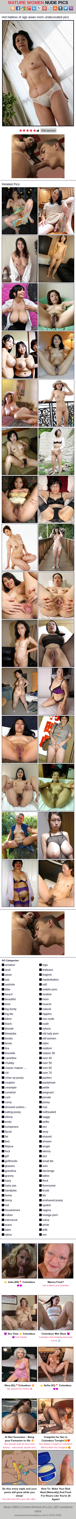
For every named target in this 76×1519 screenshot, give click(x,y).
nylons (46, 1028)
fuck (7, 1151)
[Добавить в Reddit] (50, 8)
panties (47, 1077)
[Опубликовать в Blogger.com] (13, 8)
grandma (10, 1170)
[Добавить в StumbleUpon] (55, 8)
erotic (8, 1121)
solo (45, 1165)
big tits (8, 1013)
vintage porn (50, 1215)
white (45, 1224)
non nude (48, 1018)
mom (45, 999)
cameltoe (10, 1058)
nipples (47, 1013)
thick (45, 1180)
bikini (8, 1018)
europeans (11, 1126)
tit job (45, 1190)
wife (45, 1229)
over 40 (47, 1058)
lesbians (47, 969)
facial (8, 1131)
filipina (8, 1146)
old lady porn (50, 1033)
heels (8, 1195)
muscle (46, 1004)
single (46, 1146)
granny (9, 1175)
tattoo (45, 1175)
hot (6, 1205)
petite (45, 1087)
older (45, 1043)
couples (9, 1082)
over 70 (47, 1072)
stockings (48, 1170)
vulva (45, 1219)
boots (8, 1043)
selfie (45, 1121)
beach (8, 994)
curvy (8, 1102)
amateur (9, 964)
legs (45, 964)
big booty (10, 1009)
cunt (7, 1097)
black (8, 1023)
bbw (7, 989)
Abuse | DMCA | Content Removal (22, 1506)
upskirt (46, 1205)
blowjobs (10, 1033)
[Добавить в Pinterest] (44, 8)
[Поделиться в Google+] (29, 8)
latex (7, 1229)
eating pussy (12, 1112)
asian (8, 974)
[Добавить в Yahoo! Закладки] (71, 8)
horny (8, 1200)
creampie (10, 1087)
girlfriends (10, 1161)
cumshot (10, 1092)
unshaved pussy (52, 1200)
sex (44, 1126)
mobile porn (49, 989)
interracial (10, 1219)
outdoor (47, 1048)
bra (6, 1048)
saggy (46, 1116)
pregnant (48, 1092)
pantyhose (48, 1082)
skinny (46, 1151)
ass (6, 979)
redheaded (49, 1112)
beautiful (10, 999)
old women (49, 1038)
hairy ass (10, 1185)
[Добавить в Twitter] (66, 8)
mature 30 (48, 1053)
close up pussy (14, 1077)
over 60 (47, 1067)
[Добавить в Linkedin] (34, 8)
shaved (47, 1136)
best (7, 1004)
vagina (46, 1210)
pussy (46, 1102)
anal (7, 969)
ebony (8, 1116)
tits (44, 1195)
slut (44, 1156)
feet (7, 1141)
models (47, 994)
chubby (9, 1062)
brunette (9, 1053)
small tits (47, 1161)
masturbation (50, 979)
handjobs (10, 1190)
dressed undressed (16, 1107)
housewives (12, 1210)
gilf (6, 1156)
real (44, 1107)
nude (45, 1023)
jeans (8, 1224)
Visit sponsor (48, 130)
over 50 (47, 1062)
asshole (9, 984)
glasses (9, 1165)
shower (47, 1141)
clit (6, 1072)
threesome (49, 1185)
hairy (7, 1180)
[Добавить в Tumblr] (60, 8)
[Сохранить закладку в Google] (23, 8)
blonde (9, 1028)
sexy (45, 1131)
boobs (8, 1038)
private (46, 1097)
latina (8, 1234)
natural (46, 1009)
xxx (44, 1234)
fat (6, 1136)
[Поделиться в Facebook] (18, 8)
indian (8, 1215)
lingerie (47, 974)
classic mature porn (16, 1067)
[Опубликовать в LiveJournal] (39, 8)
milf (44, 984)
